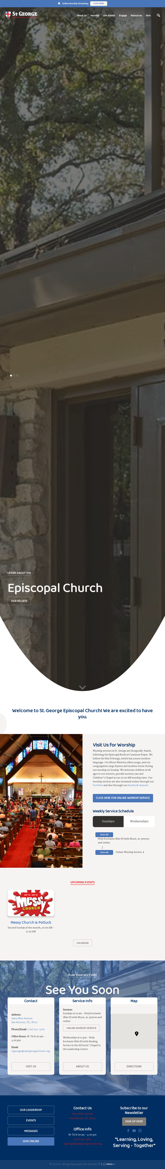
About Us (82, 15)
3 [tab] (14, 613)
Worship (95, 15)
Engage (123, 15)
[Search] (158, 15)
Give (148, 15)
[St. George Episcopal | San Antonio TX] (21, 15)
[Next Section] (82, 1162)
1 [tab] (7, 613)
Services (17, 601)
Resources (136, 15)
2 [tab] (10, 613)
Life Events (109, 15)
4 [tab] (17, 613)
